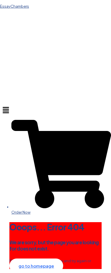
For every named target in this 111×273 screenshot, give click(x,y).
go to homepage (36, 265)
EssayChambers (14, 6)
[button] (55, 110)
